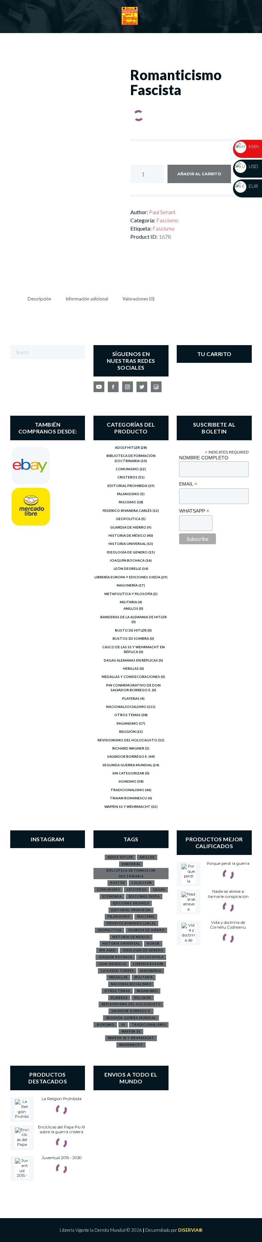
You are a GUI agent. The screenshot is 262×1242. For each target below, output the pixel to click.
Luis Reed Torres (117, 971)
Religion (142, 998)
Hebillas (131, 668)
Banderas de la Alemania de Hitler (133, 617)
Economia (112, 896)
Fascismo (167, 220)
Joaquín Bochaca (127, 560)
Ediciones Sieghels (131, 903)
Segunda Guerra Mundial (127, 765)
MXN (253, 146)
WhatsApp (194, 511)
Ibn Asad (107, 950)
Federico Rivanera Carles (131, 923)
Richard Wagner (128, 748)
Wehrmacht (131, 1045)
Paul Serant (162, 212)
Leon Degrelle (113, 964)
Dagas (159, 889)
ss (123, 1024)
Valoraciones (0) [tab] (138, 298)
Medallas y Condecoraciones (131, 677)
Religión (127, 731)
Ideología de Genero (127, 552)
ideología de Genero (142, 950)
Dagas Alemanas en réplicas (131, 660)
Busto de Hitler (131, 630)
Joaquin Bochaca (115, 957)
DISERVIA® (190, 1230)
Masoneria (150, 971)
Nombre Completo (203, 457)
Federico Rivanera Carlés (127, 510)
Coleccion (141, 883)
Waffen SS (130, 1031)
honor (153, 943)
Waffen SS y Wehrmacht (127, 806)
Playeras (131, 698)
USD (253, 166)
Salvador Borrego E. (127, 756)
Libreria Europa (148, 964)
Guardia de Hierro (128, 527)
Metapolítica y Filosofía (128, 594)
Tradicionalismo (127, 790)
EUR (253, 186)
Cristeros (127, 477)
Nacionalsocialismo (126, 707)
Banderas (131, 864)
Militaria (128, 602)
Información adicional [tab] (87, 298)
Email (188, 484)
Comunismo (127, 469)
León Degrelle (127, 568)
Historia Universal (127, 544)
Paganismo (127, 723)
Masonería (127, 585)
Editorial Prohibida (127, 486)
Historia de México (127, 535)
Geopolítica (128, 519)
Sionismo (127, 781)
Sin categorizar (128, 773)
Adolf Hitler (127, 447)
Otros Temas (127, 715)
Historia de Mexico (131, 937)
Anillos (130, 608)
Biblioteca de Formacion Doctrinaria (131, 873)
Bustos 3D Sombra (131, 638)
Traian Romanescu (128, 798)
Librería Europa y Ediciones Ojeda (127, 577)
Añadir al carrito (199, 174)
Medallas (118, 977)
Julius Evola (151, 957)
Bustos (117, 883)
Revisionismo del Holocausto (127, 740)
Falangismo (128, 494)
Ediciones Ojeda (144, 896)
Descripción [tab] (39, 298)
